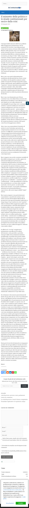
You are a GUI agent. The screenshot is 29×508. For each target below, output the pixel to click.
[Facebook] (2, 372)
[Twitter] (5, 372)
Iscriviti (24, 386)
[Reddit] (7, 372)
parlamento (21, 395)
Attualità (3, 393)
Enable (20, 503)
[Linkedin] (10, 372)
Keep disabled (10, 503)
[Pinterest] (13, 372)
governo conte (14, 395)
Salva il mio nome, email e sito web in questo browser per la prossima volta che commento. (15, 439)
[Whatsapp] (15, 372)
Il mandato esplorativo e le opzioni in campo (13, 401)
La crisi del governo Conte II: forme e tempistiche (14, 399)
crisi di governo (5, 395)
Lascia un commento (6, 397)
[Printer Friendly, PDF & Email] (5, 28)
